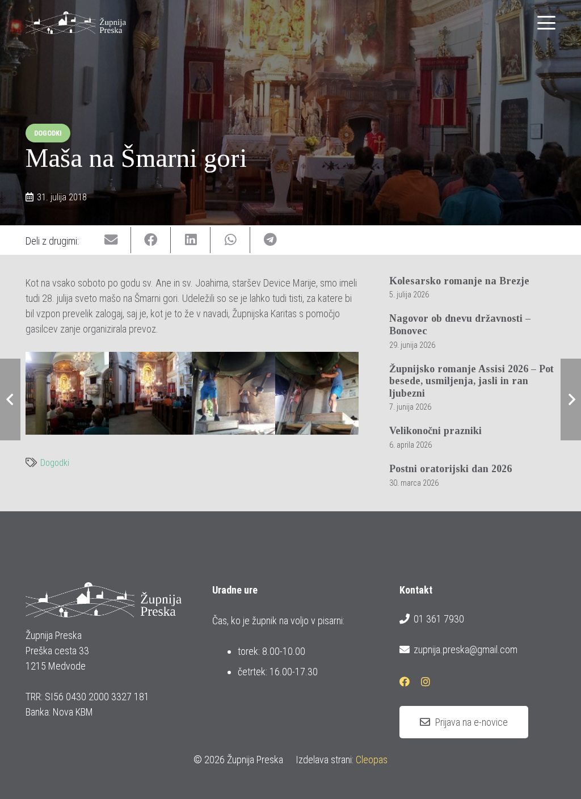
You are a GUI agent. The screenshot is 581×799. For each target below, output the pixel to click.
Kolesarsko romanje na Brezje (459, 281)
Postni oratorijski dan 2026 (450, 468)
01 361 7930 (439, 619)
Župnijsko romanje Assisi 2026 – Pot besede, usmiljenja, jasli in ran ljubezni (471, 381)
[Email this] (111, 240)
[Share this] (151, 240)
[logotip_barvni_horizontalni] (76, 22)
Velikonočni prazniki (435, 430)
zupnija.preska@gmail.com (465, 649)
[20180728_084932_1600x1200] (233, 393)
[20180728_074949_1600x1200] (67, 393)
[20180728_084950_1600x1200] (317, 393)
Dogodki (54, 462)
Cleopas (372, 760)
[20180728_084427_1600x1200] (150, 393)
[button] (546, 23)
